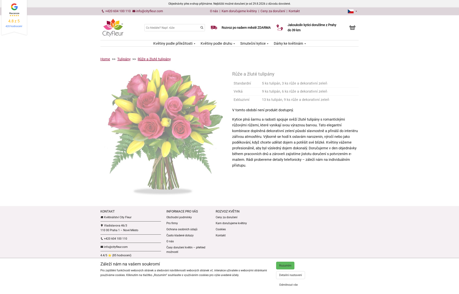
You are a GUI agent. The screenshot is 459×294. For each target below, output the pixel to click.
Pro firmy (172, 223)
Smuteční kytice (253, 43)
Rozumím (285, 265)
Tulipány (124, 59)
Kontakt (294, 11)
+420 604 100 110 (118, 11)
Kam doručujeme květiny (239, 11)
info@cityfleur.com (149, 11)
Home (105, 59)
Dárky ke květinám (289, 43)
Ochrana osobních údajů (181, 229)
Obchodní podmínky (179, 217)
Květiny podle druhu (217, 43)
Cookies (221, 229)
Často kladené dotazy (180, 235)
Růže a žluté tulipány (154, 59)
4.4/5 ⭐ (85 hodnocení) (115, 255)
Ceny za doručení (273, 11)
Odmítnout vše (288, 284)
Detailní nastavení (290, 275)
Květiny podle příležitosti (173, 43)
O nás (214, 11)
